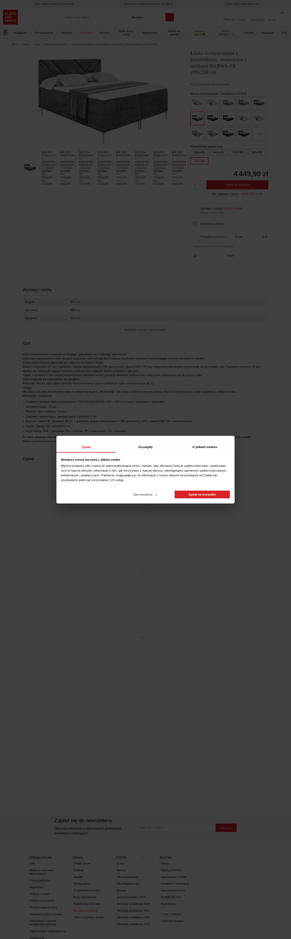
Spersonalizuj (142, 494)
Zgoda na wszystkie (202, 494)
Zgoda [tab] (86, 447)
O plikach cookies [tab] (204, 447)
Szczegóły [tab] (145, 447)
